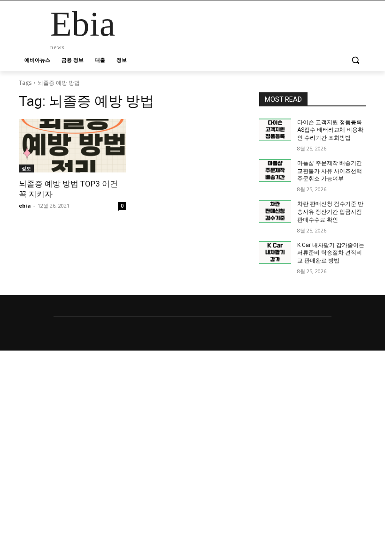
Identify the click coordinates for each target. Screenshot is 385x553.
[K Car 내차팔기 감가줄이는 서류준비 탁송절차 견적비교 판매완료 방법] (275, 252)
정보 (26, 168)
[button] (355, 60)
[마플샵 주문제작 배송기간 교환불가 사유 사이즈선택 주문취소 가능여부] (275, 170)
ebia (25, 205)
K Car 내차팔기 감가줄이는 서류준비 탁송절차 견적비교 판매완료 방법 (330, 253)
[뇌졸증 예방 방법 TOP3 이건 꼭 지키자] (72, 145)
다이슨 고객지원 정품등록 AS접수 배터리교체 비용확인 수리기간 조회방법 (330, 130)
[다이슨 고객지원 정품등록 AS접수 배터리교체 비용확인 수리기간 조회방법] (275, 130)
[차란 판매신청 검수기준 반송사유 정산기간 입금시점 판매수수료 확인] (275, 211)
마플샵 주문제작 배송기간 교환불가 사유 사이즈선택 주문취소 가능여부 (329, 171)
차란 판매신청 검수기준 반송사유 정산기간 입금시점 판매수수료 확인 (330, 212)
